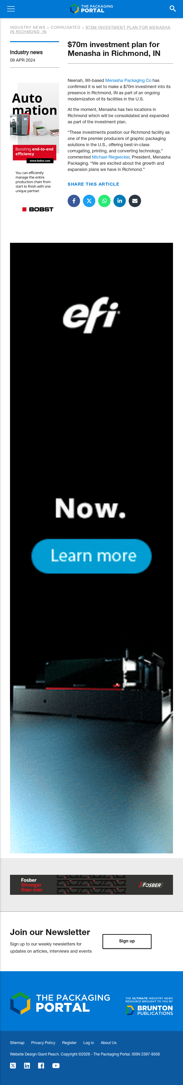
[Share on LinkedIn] (119, 201)
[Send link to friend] (135, 201)
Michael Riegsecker (110, 156)
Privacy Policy (43, 1042)
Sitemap (17, 1042)
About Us (109, 1042)
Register (69, 1042)
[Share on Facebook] (74, 201)
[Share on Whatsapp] (104, 201)
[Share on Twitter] (89, 201)
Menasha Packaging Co (128, 80)
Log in (88, 1042)
